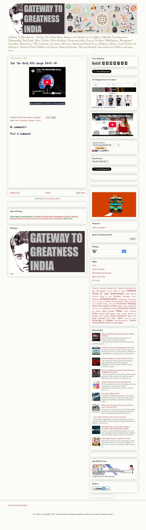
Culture (133, 294)
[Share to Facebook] (53, 117)
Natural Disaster (108, 311)
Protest (102, 314)
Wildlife (120, 323)
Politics (95, 313)
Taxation (133, 318)
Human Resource (97, 308)
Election (134, 296)
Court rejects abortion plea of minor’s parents (109, 417)
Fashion (108, 301)
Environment (132, 299)
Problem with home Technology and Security (118, 347)
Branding (13, 219)
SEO (100, 316)
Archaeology (128, 288)
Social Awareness (118, 316)
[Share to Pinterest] (55, 117)
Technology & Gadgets (27, 120)
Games (105, 304)
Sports (120, 318)
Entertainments (47, 217)
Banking (74, 217)
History (120, 306)
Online (126, 311)
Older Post (80, 193)
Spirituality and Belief (107, 318)
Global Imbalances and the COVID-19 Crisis (117, 358)
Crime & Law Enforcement (108, 293)
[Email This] (46, 117)
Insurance (114, 308)
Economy (117, 296)
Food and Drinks (43, 219)
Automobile (110, 291)
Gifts (114, 303)
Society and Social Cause (26, 219)
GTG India (96, 280)
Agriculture (103, 288)
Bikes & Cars (119, 291)
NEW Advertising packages (101, 273)
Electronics (95, 299)
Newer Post (14, 193)
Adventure (95, 288)
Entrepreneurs (122, 299)
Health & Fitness (110, 306)
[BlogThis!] (48, 117)
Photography (58, 217)
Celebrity (131, 290)
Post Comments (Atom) (52, 199)
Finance (67, 217)
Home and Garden (130, 306)
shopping (106, 316)
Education (126, 296)
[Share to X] (51, 117)
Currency (95, 296)
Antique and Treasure (115, 288)
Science (124, 314)
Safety (118, 314)
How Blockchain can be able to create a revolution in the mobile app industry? (116, 428)
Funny (94, 303)
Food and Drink (130, 301)
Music (98, 311)
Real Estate (110, 314)
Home (47, 193)
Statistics (127, 318)
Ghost (110, 303)
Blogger (110, 514)
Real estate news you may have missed (116, 438)
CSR (127, 294)
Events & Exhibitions (98, 301)
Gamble (99, 304)
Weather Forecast (111, 323)
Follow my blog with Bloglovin (17, 505)
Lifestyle (38, 217)
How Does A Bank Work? (110, 394)
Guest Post (97, 306)
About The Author (98, 269)
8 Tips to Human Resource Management (116, 382)
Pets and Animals (56, 219)
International (123, 308)
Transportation (98, 323)
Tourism (38, 120)
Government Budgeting (126, 303)
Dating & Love (105, 296)
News (17, 120)
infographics (106, 308)
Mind (93, 311)
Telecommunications (121, 320)
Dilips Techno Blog (98, 277)
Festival (114, 301)
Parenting (133, 311)
